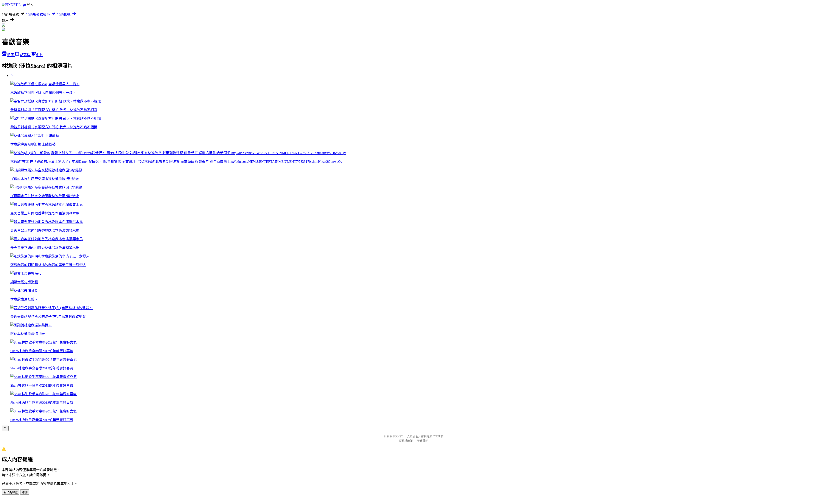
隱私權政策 (406, 440)
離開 (25, 492)
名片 (39, 55)
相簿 (11, 55)
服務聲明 (422, 440)
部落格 (25, 55)
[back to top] (5, 428)
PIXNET (398, 436)
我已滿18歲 (10, 492)
